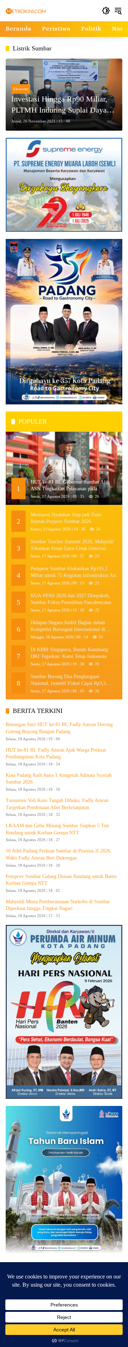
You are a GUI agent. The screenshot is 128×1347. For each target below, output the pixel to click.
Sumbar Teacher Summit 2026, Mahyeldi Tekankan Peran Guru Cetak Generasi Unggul (72, 545)
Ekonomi (20, 89)
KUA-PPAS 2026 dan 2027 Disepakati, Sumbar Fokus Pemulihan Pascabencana (71, 599)
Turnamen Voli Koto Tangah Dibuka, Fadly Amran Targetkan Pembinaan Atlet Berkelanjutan (57, 804)
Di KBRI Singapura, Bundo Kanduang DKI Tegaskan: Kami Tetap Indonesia (69, 653)
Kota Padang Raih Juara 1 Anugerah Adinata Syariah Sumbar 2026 (59, 779)
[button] (106, 10)
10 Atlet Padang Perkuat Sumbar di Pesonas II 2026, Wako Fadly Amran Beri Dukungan (59, 854)
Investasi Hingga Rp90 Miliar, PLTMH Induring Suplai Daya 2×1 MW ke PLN (59, 105)
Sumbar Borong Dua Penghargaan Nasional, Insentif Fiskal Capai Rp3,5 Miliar (68, 680)
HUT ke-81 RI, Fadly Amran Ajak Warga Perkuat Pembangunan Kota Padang (56, 753)
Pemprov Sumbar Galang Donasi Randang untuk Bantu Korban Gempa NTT (61, 880)
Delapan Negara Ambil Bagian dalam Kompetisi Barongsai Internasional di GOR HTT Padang (68, 626)
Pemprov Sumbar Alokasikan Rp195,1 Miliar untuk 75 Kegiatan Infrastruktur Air (73, 572)
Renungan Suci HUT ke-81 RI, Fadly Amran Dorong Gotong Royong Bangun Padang (59, 728)
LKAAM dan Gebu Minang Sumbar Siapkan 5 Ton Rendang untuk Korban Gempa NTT (57, 829)
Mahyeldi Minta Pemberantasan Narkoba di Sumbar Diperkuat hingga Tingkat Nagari (58, 905)
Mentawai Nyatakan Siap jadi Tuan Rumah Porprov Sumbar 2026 (66, 518)
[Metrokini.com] (26, 10)
